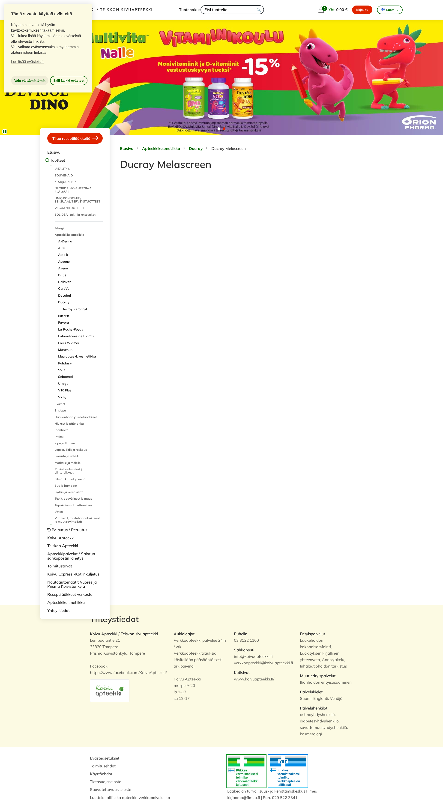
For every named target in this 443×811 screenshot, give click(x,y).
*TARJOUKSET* (65, 182)
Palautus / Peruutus (69, 529)
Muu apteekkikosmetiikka (77, 356)
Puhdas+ (65, 363)
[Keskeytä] (4, 131)
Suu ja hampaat (66, 485)
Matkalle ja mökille (68, 463)
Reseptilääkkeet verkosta (70, 594)
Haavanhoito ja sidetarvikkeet (76, 417)
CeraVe (63, 288)
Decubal (64, 295)
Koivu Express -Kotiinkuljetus (73, 574)
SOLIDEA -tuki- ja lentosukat (75, 214)
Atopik (63, 255)
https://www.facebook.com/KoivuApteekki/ (128, 672)
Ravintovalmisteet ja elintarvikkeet (69, 470)
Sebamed (65, 377)
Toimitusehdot (103, 765)
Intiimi (59, 436)
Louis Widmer (68, 343)
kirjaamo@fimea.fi (243, 797)
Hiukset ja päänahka (69, 423)
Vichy (62, 397)
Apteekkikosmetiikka (69, 234)
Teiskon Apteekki (62, 545)
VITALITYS (62, 168)
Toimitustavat (59, 566)
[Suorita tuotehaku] (259, 9)
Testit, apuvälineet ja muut (73, 498)
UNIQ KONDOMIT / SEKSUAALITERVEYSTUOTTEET (77, 199)
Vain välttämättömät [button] (29, 80)
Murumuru (65, 350)
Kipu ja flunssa (65, 443)
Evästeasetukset (104, 758)
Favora (63, 322)
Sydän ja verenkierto (69, 492)
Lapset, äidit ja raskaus (71, 449)
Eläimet (60, 404)
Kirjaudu (362, 10)
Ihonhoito (62, 430)
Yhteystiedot (58, 610)
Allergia (60, 228)
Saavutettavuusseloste (110, 789)
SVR (61, 370)
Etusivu (53, 152)
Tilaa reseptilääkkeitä (71, 138)
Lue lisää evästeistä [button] (27, 62)
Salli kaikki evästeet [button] (68, 80)
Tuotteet (57, 160)
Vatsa (59, 511)
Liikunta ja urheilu (67, 456)
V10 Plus (64, 390)
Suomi (390, 10)
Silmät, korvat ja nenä (70, 479)
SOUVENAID (64, 175)
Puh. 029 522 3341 (280, 797)
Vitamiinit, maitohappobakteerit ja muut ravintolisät (77, 519)
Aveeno (64, 261)
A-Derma (65, 241)
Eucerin (63, 316)
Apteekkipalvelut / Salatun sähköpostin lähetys (71, 556)
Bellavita (65, 282)
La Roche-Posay (70, 329)
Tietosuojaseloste (105, 781)
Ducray (63, 302)
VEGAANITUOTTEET (69, 208)
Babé (62, 275)
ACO (61, 248)
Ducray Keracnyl (74, 309)
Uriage (63, 384)
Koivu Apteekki (61, 537)
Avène (63, 268)
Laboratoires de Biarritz (76, 336)
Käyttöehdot (101, 773)
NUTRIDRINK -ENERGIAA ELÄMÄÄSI (73, 189)
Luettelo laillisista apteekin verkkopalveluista (130, 797)
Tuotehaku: (189, 9)
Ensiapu (60, 410)
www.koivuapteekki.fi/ (254, 679)
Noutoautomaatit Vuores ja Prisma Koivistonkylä (72, 584)
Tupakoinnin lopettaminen (73, 505)
